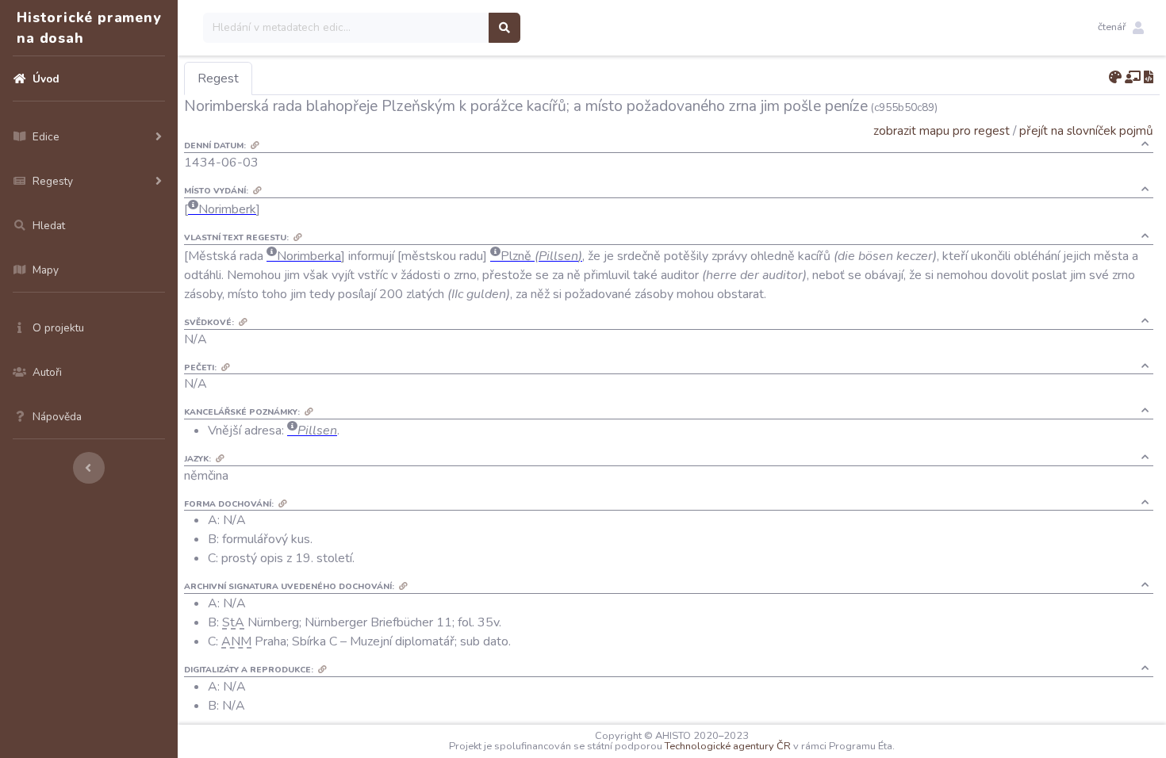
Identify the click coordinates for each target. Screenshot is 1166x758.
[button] (1120, 28)
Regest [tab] (218, 78)
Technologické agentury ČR (728, 746)
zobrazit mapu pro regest (941, 130)
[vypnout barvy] (1115, 77)
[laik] (1133, 77)
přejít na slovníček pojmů (1086, 130)
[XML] (1148, 77)
